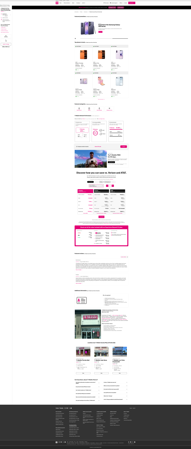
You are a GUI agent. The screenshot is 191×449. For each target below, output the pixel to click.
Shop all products (101, 99)
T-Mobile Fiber (3, 27)
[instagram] (8, 46)
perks (121, 315)
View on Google (79, 269)
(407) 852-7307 (80, 365)
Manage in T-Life (112, 7)
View (83, 373)
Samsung (124, 319)
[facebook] (3, 46)
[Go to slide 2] (96, 38)
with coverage (115, 315)
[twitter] (5, 46)
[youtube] (7, 46)
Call (6, 40)
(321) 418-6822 (116, 367)
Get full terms (100, 32)
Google (105, 320)
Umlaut (83, 118)
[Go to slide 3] (112, 38)
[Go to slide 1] (80, 38)
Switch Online (120, 7)
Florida (81, 11)
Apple (121, 319)
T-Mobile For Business (4, 30)
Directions (6, 36)
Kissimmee (85, 11)
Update (123, 146)
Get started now (111, 162)
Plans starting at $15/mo (5, 32)
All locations (76, 11)
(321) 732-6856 (98, 365)
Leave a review (123, 256)
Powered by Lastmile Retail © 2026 (95, 447)
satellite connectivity (106, 318)
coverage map (102, 118)
